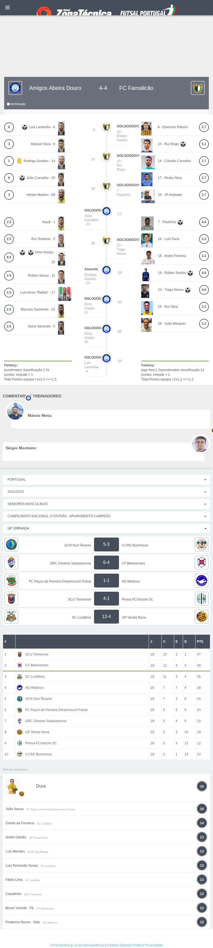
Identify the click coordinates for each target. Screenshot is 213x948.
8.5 (9, 257)
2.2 (204, 239)
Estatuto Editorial (119, 945)
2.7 (204, 127)
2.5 (9, 222)
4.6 (204, 222)
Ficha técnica (60, 945)
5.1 (204, 144)
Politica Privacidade (148, 945)
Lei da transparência (88, 945)
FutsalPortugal (106, 7)
